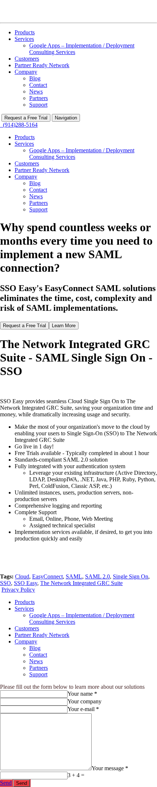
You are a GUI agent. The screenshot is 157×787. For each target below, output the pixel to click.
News (36, 91)
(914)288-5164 (19, 125)
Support (38, 105)
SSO (5, 583)
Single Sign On (130, 576)
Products (25, 32)
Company (26, 72)
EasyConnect (47, 576)
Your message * (110, 768)
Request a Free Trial (25, 118)
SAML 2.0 (97, 576)
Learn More (64, 325)
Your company (85, 701)
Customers (27, 59)
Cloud (22, 576)
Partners (38, 98)
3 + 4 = (76, 775)
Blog (35, 78)
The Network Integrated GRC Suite (81, 583)
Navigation (66, 118)
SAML (74, 576)
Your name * (82, 694)
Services (24, 39)
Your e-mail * (83, 709)
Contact (38, 85)
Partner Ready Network (42, 65)
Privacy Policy (18, 590)
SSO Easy (25, 583)
